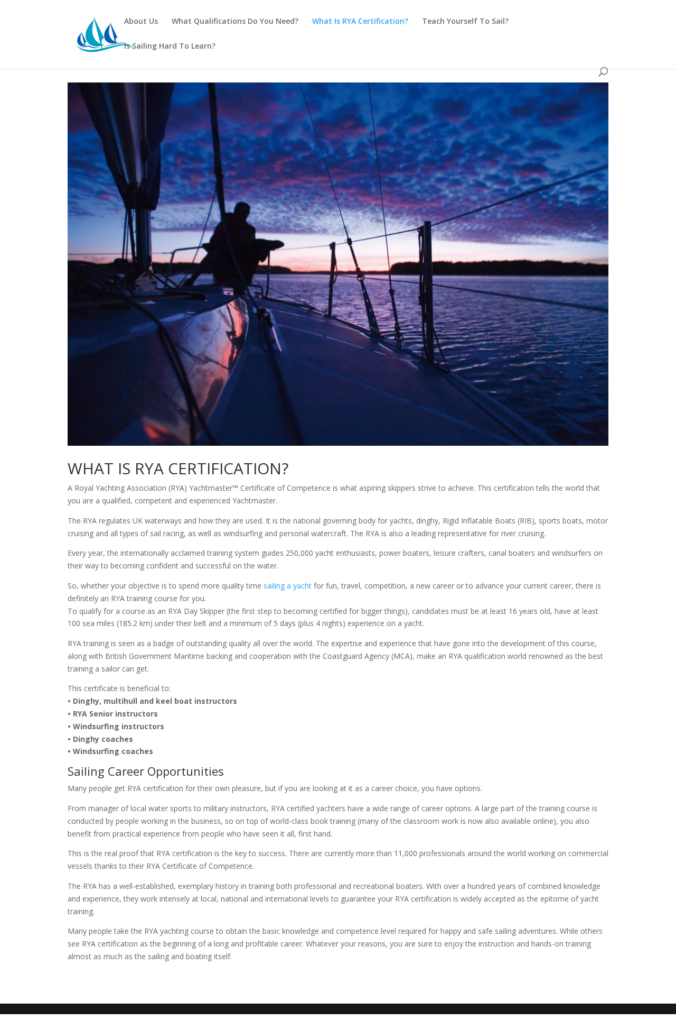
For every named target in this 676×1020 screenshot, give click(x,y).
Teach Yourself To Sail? (465, 21)
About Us (141, 21)
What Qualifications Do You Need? (235, 21)
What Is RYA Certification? (360, 21)
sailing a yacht (288, 586)
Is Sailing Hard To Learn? (169, 46)
